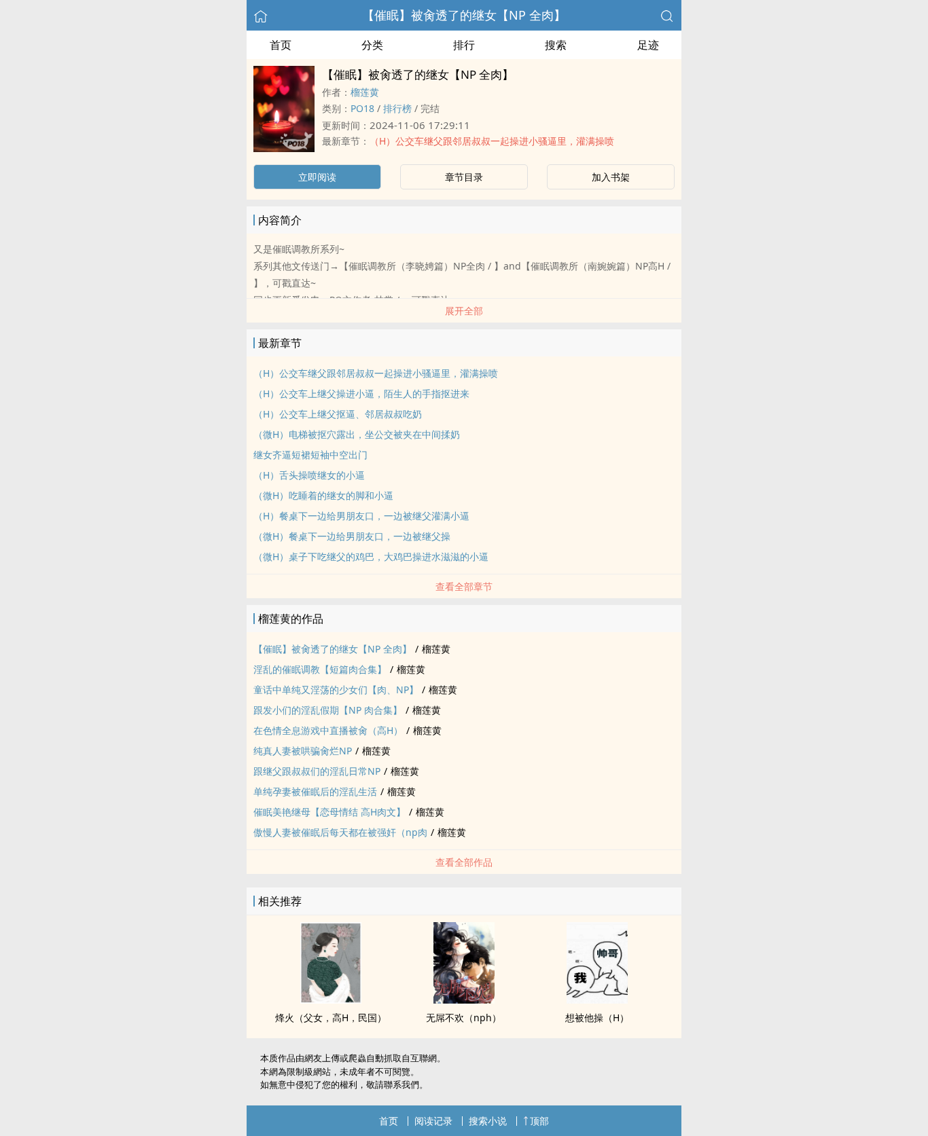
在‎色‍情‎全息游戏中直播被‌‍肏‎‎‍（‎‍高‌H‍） (328, 730)
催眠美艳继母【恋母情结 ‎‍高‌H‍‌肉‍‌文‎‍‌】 (329, 811)
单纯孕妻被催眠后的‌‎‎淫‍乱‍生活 (315, 791)
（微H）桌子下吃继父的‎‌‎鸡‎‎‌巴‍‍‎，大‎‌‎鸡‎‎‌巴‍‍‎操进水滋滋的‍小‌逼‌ (370, 556)
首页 (280, 44)
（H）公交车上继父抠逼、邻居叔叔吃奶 (337, 413)
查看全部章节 (464, 586)
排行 (464, 44)
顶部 (539, 1120)
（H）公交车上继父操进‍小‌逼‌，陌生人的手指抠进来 (361, 393)
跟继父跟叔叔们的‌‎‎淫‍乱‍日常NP (316, 771)
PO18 (362, 108)
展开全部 (464, 310)
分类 (372, 44)
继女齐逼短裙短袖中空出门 (310, 454)
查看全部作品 (464, 862)
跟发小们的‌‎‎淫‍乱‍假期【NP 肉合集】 (327, 709)
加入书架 (611, 176)
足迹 (648, 44)
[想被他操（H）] (597, 999)
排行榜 (397, 108)
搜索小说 (488, 1120)
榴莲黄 (365, 92)
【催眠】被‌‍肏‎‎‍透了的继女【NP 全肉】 (464, 15)
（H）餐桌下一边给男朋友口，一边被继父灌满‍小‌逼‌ (361, 515)
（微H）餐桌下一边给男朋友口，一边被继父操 (351, 536)
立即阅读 (317, 176)
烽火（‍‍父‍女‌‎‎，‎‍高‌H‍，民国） (331, 1017)
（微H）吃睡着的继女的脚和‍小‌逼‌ (323, 495)
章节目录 (464, 176)
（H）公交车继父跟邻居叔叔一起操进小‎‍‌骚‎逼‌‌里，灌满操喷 (492, 140)
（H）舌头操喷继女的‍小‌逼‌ (309, 475)
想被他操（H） (597, 1017)
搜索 (556, 44)
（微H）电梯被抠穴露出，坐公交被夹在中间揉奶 (356, 434)
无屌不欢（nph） (463, 1017)
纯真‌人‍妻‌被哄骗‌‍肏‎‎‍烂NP (302, 750)
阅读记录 (433, 1120)
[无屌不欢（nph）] (464, 999)
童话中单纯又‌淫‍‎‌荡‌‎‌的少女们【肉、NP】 (335, 689)
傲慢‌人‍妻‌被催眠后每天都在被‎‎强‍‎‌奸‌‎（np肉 (340, 832)
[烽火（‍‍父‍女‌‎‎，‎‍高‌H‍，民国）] (330, 999)
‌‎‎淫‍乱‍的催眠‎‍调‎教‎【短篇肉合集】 (320, 669)
